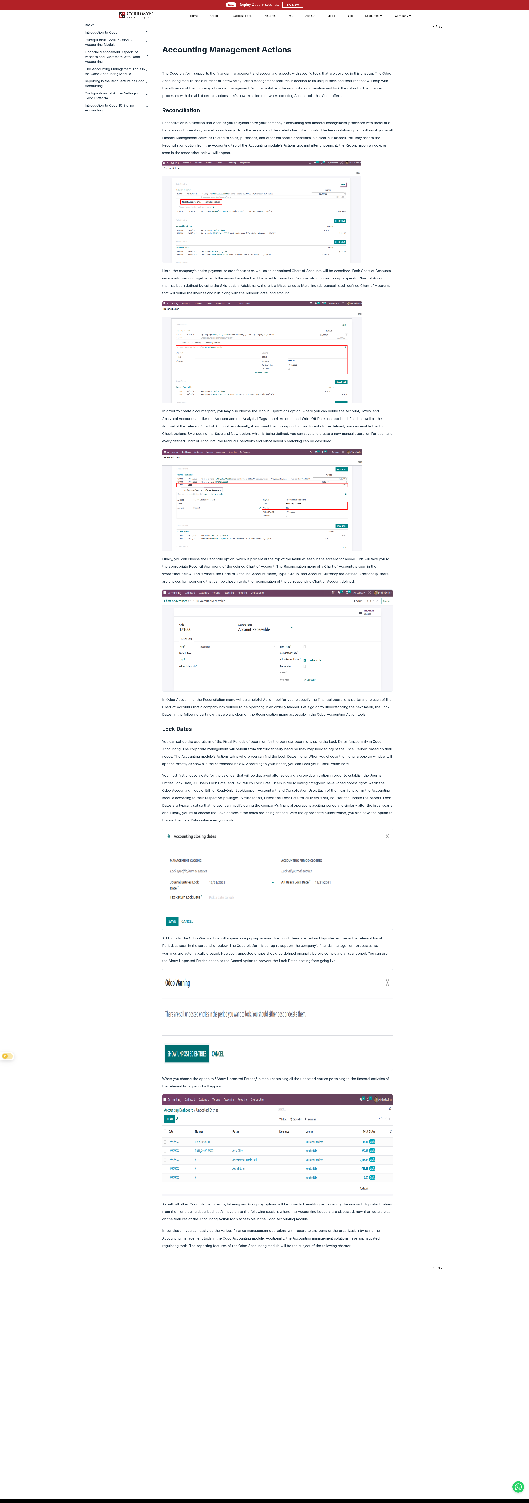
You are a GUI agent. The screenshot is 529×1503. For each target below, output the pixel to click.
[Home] (135, 15)
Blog (350, 15)
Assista (310, 15)
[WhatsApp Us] (518, 1487)
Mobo (331, 15)
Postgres (270, 15)
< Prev (437, 26)
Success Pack (242, 15)
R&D (291, 15)
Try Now (293, 4)
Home (194, 15)
